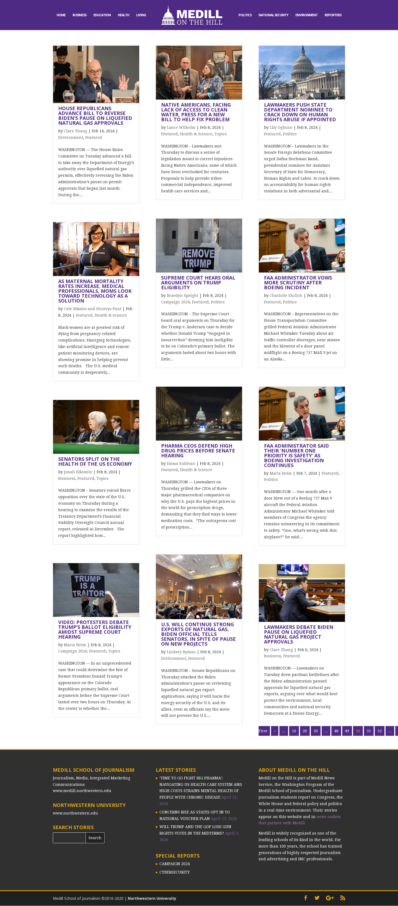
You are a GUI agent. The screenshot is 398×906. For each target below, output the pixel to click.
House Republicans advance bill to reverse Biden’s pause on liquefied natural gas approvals (95, 115)
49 (347, 731)
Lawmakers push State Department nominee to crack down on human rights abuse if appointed (300, 112)
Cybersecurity (174, 872)
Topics (102, 478)
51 (369, 731)
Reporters (333, 15)
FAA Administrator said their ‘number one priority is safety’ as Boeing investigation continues (296, 455)
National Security (273, 15)
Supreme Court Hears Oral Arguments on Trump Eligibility (198, 282)
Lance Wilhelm (181, 127)
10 (294, 731)
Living (141, 15)
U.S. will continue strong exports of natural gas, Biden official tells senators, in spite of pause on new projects (198, 634)
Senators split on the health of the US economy (95, 461)
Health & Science (111, 315)
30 (316, 731)
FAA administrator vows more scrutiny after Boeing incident (298, 282)
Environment (306, 15)
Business (79, 15)
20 (305, 731)
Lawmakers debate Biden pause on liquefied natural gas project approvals (298, 634)
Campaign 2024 (72, 651)
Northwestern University (152, 898)
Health (123, 15)
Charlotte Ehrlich (286, 295)
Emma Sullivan (181, 463)
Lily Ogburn (281, 127)
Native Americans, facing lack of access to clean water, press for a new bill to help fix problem (196, 112)
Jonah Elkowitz (78, 472)
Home (61, 15)
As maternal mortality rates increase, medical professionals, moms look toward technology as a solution (95, 291)
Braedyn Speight (182, 295)
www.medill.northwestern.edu (82, 791)
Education (102, 15)
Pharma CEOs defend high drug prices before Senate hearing (198, 450)
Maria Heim (75, 645)
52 (379, 731)
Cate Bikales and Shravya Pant (92, 309)
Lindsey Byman (181, 652)
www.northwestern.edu (75, 813)
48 (336, 731)
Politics (245, 15)
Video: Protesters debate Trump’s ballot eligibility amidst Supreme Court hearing (94, 629)
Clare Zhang (75, 131)
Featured (93, 137)
